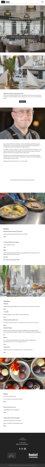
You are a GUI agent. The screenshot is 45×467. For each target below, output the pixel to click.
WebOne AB (34, 465)
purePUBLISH (27, 465)
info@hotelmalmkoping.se (30, 180)
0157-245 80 (23, 442)
